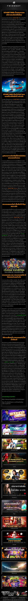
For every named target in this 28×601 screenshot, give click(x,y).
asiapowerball (14, 528)
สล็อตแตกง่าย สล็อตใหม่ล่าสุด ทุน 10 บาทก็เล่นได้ (14, 559)
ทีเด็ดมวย (15, 596)
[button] (14, 2)
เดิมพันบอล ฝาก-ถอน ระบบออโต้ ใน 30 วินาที (14, 436)
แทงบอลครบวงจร (14, 421)
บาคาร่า (14, 481)
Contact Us (5, 597)
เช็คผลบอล (14, 573)
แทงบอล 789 (14, 450)
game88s (14, 588)
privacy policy (22, 597)
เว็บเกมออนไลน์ (23, 596)
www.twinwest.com (21, 599)
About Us (13, 597)
